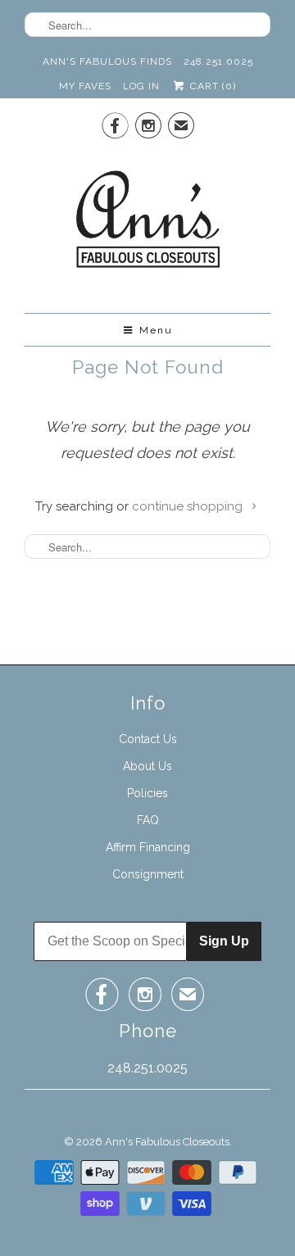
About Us (147, 766)
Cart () (211, 86)
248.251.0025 (218, 61)
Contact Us (148, 739)
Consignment (148, 874)
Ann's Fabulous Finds (107, 61)
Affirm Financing (148, 847)
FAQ (148, 820)
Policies (147, 793)
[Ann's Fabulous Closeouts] (148, 224)
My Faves (85, 86)
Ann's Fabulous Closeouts (167, 1142)
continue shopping (189, 506)
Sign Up (224, 941)
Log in (141, 86)
